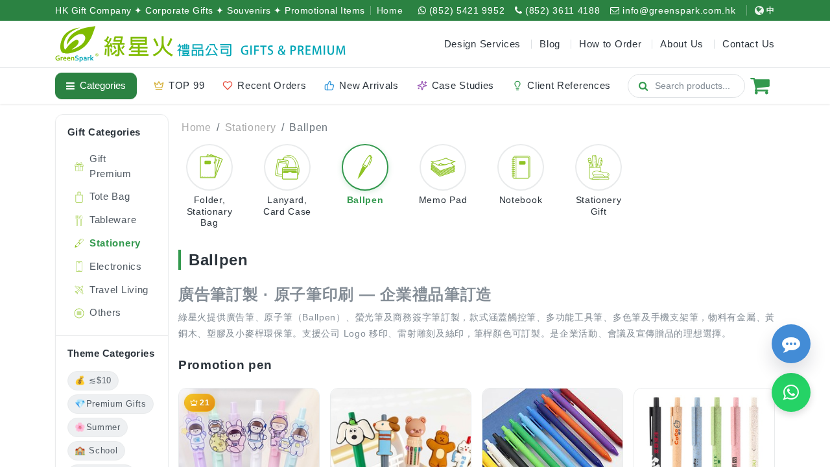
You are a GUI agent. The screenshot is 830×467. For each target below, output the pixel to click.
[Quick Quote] (791, 343)
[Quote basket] (760, 86)
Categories (103, 85)
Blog (550, 43)
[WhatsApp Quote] (791, 392)
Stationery (250, 127)
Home (390, 10)
